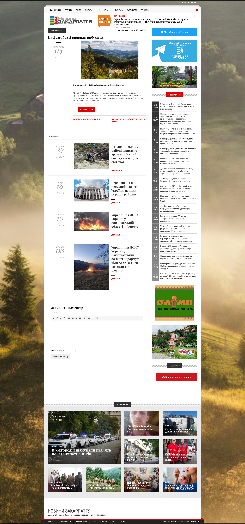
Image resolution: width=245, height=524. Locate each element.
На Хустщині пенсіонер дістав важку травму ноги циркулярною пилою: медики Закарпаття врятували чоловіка (177, 131)
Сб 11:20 (155, 266)
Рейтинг (142, 30)
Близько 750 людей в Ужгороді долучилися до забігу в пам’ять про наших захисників (175, 248)
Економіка (119, 10)
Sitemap (122, 522)
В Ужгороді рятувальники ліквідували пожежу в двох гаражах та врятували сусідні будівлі (176, 141)
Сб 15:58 (155, 198)
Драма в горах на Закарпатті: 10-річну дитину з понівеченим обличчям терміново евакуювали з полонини (176, 171)
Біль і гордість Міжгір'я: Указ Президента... (64, 486)
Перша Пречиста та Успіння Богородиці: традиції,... (138, 485)
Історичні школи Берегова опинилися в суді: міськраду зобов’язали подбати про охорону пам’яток (153, 21)
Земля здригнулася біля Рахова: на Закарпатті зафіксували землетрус (176, 180)
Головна (50, 522)
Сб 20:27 (155, 118)
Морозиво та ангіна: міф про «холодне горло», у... (179, 486)
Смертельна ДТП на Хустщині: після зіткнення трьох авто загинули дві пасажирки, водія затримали (176, 188)
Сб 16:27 (155, 188)
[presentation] (53, 318)
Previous (193, 16)
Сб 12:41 (155, 257)
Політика (68, 10)
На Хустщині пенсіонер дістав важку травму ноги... (178, 457)
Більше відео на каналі (178, 377)
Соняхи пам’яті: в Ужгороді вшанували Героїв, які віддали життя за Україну (177, 257)
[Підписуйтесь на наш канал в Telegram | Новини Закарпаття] (174, 51)
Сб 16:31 (155, 180)
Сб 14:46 (155, 228)
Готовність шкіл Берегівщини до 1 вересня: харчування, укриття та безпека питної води (175, 161)
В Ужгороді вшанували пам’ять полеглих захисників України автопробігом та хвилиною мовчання (178, 151)
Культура (88, 10)
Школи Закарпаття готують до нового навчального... (138, 457)
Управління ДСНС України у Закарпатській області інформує (125, 220)
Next (196, 16)
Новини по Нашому (99, 522)
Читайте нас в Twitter (176, 32)
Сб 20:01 (155, 131)
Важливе (91, 482)
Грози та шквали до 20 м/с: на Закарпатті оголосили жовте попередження (173, 218)
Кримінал (107, 10)
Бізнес (78, 10)
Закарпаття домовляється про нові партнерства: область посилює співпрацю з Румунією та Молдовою (176, 238)
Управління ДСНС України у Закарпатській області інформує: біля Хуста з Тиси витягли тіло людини (125, 258)
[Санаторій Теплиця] (174, 342)
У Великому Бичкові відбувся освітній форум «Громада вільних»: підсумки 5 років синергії (177, 106)
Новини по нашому (56, 482)
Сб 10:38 (155, 276)
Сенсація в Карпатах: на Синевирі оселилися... (103, 486)
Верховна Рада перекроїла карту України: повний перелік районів (124, 188)
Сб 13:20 (155, 238)
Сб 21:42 (155, 106)
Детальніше (116, 170)
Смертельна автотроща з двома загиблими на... (180, 430)
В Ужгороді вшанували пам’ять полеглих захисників (81, 451)
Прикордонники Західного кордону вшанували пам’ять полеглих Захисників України (178, 198)
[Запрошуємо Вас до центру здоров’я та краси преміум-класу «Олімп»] (174, 303)
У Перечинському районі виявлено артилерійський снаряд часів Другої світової (126, 154)
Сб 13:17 (155, 248)
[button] (53, 318)
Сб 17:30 (155, 161)
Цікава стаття (87, 109)
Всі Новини (145, 10)
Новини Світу (81, 522)
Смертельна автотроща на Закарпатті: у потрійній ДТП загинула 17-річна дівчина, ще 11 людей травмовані (178, 275)
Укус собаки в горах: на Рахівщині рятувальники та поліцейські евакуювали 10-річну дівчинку (175, 228)
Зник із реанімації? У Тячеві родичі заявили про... (140, 429)
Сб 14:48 (155, 218)
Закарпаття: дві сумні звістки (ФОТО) (87, 119)
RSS (113, 522)
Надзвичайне (55, 10)
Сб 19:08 (155, 141)
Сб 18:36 (155, 151)
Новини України (65, 522)
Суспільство (132, 10)
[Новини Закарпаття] (73, 20)
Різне (167, 482)
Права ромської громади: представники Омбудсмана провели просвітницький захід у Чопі (177, 265)
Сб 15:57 (155, 208)
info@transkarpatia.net (97, 515)
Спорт (97, 10)
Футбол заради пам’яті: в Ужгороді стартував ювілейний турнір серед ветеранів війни (175, 208)
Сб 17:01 (155, 171)
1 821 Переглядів (127, 30)
